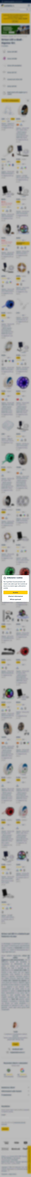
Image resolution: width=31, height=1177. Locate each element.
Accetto (15, 592)
